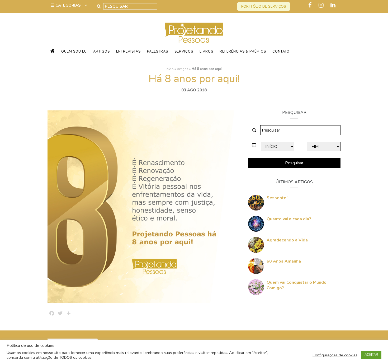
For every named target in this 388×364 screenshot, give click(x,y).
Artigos (101, 51)
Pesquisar (294, 163)
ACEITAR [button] (371, 354)
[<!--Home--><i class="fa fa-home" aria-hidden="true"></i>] (53, 51)
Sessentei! (277, 198)
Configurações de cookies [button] (335, 355)
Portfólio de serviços (263, 6)
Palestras (157, 51)
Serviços (183, 51)
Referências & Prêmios (243, 51)
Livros (206, 51)
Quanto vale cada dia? (289, 219)
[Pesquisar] (99, 6)
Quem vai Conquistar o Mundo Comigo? (297, 285)
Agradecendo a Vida (287, 240)
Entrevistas (128, 51)
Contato (281, 51)
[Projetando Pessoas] (194, 32)
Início (170, 69)
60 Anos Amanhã (284, 261)
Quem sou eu (74, 51)
